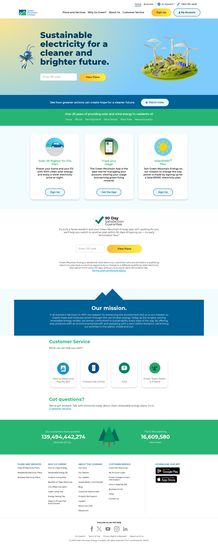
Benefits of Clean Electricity (60, 482)
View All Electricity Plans (28, 468)
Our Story (82, 468)
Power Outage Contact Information (119, 478)
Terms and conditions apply (109, 270)
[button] (138, 4)
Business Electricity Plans (29, 477)
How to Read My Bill (118, 484)
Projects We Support (87, 496)
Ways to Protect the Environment (57, 502)
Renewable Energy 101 (58, 472)
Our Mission (83, 472)
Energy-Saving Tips (56, 496)
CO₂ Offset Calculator (57, 487)
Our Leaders (83, 477)
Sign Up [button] (161, 12)
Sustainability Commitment (90, 482)
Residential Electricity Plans (30, 472)
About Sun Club (85, 506)
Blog (80, 487)
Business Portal (116, 489)
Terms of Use (94, 536)
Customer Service (60, 408)
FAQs (111, 494)
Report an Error (137, 536)
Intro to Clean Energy (57, 468)
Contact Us (114, 499)
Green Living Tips (55, 491)
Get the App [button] (109, 192)
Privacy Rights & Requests (115, 536)
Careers (81, 501)
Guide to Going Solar (57, 477)
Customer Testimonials (88, 491)
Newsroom (83, 510)
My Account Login (117, 472)
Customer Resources (118, 468)
